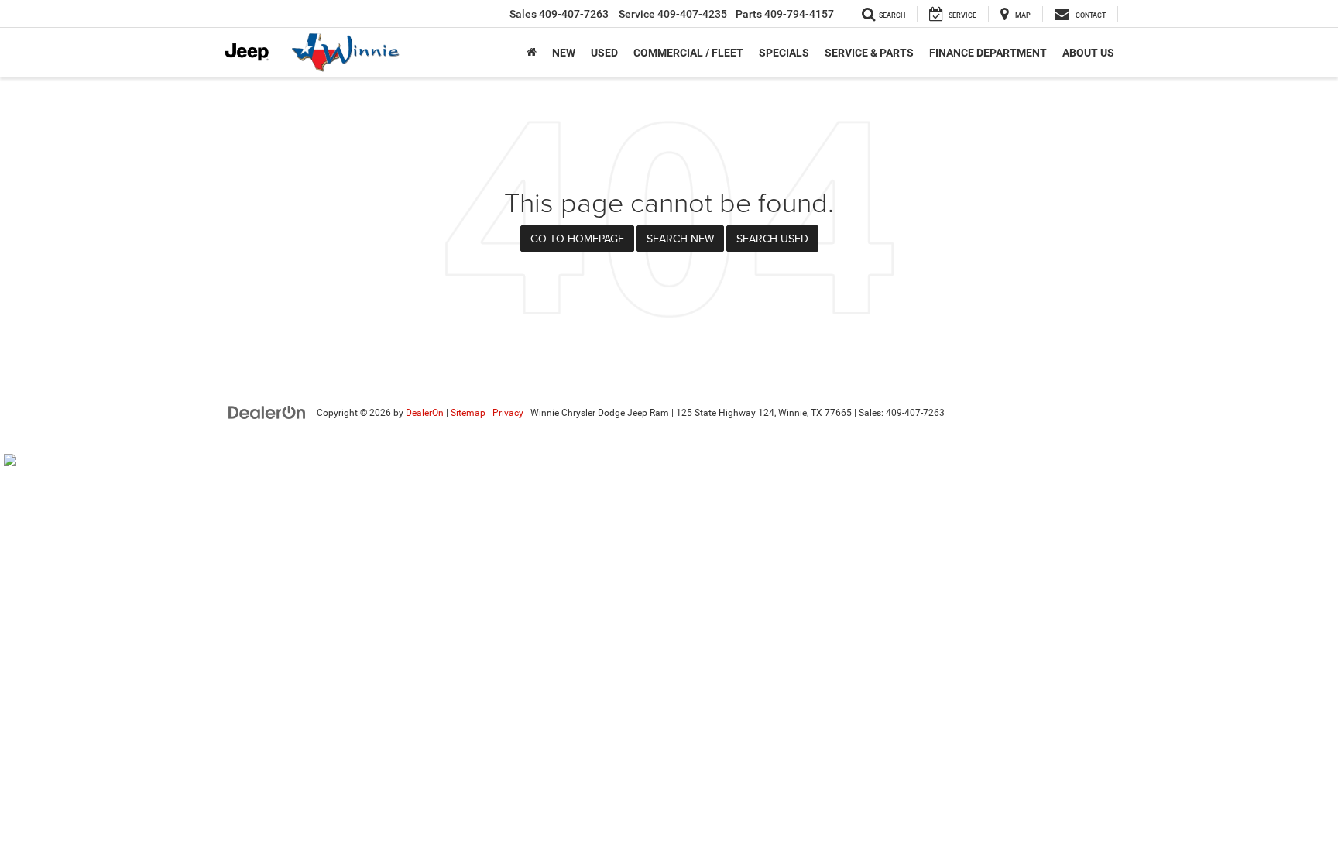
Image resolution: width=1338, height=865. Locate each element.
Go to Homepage (577, 238)
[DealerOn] (267, 412)
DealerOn (425, 412)
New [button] (563, 52)
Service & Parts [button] (869, 52)
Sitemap (468, 412)
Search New (680, 238)
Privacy (507, 412)
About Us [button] (1088, 52)
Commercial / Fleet (688, 52)
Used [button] (604, 52)
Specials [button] (784, 52)
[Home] (531, 52)
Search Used (772, 238)
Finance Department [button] (988, 52)
